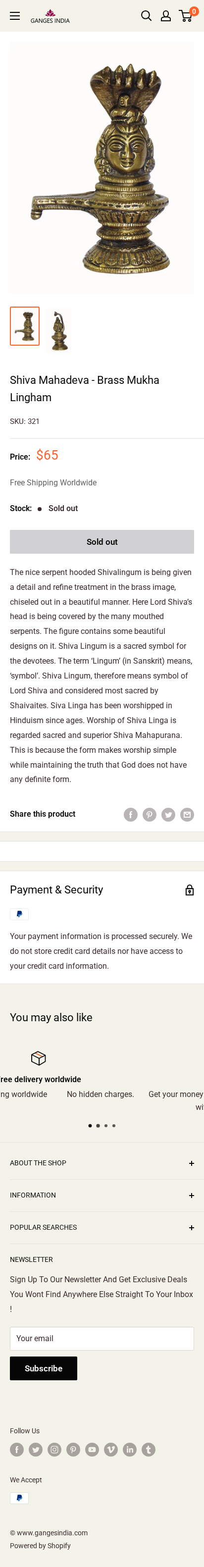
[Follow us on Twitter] (36, 1450)
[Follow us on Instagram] (54, 1450)
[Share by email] (187, 814)
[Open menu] (15, 16)
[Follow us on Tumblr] (148, 1450)
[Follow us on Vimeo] (111, 1450)
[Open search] (146, 15)
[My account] (166, 15)
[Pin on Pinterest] (149, 814)
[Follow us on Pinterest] (73, 1450)
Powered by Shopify (40, 1546)
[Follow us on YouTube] (92, 1450)
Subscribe (43, 1368)
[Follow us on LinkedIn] (130, 1450)
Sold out (102, 542)
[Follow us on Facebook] (17, 1450)
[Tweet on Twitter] (168, 814)
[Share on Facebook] (131, 814)
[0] (186, 16)
